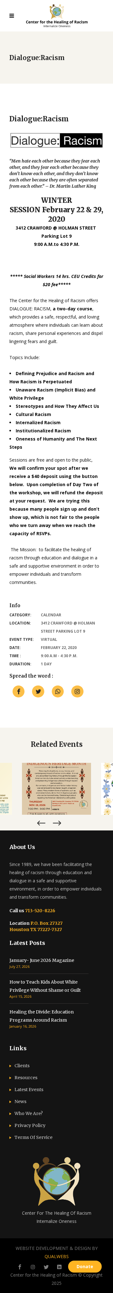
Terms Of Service (33, 1137)
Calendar (51, 615)
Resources (25, 1077)
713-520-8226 (39, 910)
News (20, 1101)
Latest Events (28, 1089)
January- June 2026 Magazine (41, 960)
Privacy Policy (30, 1125)
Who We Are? (28, 1113)
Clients (22, 1065)
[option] (56, 789)
